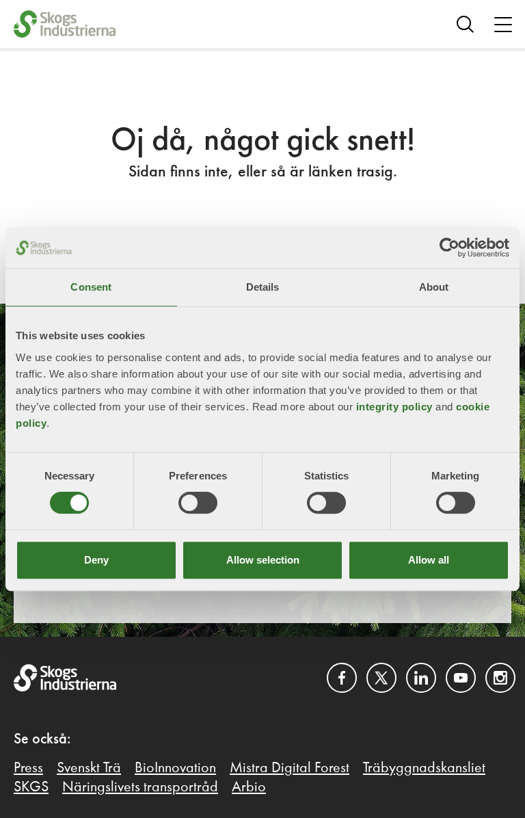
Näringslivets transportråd (140, 787)
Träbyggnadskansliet (424, 768)
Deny (96, 560)
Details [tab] (263, 287)
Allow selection (262, 560)
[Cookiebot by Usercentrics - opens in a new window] (449, 247)
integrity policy (394, 406)
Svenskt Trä (89, 768)
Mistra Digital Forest (289, 768)
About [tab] (434, 287)
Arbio (249, 787)
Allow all (428, 560)
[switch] (197, 503)
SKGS (31, 787)
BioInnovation (175, 768)
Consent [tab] (90, 287)
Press (28, 768)
